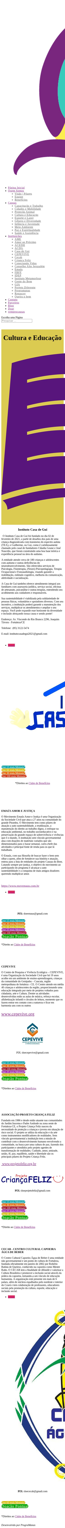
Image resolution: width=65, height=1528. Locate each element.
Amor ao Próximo (25, 242)
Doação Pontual (14, 936)
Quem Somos (16, 190)
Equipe (19, 196)
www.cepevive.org (17, 1013)
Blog (11, 305)
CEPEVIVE (22, 254)
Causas (12, 202)
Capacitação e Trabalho (29, 205)
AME (18, 239)
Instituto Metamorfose (28, 278)
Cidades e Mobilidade (28, 208)
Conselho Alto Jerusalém (30, 266)
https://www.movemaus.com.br (20, 885)
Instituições (15, 236)
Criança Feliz (23, 260)
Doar (11, 308)
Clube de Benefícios (39, 783)
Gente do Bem (23, 281)
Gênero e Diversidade (28, 221)
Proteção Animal (25, 211)
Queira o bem (23, 296)
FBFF (18, 272)
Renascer (20, 293)
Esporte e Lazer (24, 217)
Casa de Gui (22, 251)
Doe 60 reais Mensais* (13, 770)
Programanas (22, 290)
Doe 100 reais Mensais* (14, 776)
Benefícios (21, 199)
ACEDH (20, 245)
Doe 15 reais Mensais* (13, 767)
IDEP (18, 275)
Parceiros (13, 302)
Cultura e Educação (26, 214)
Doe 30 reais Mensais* (13, 773)
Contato (13, 299)
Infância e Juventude (27, 224)
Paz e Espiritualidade (27, 230)
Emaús (19, 269)
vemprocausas (16, 311)
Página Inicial (16, 187)
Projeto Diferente (25, 287)
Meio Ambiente (24, 227)
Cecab (18, 257)
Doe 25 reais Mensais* (13, 929)
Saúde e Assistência (26, 233)
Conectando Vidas (26, 263)
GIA (17, 284)
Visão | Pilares (23, 193)
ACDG (19, 248)
